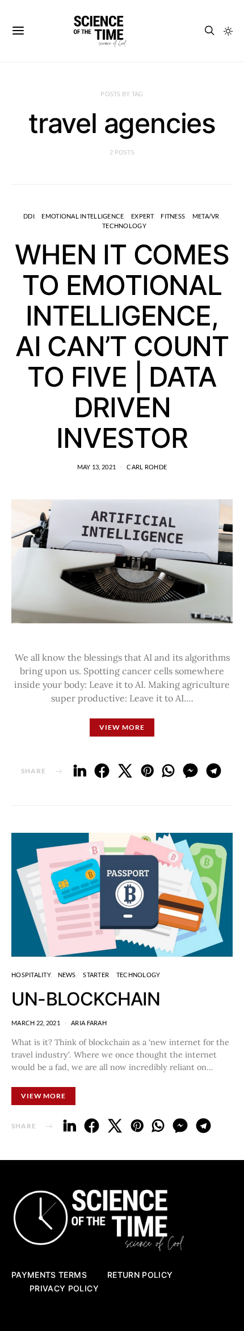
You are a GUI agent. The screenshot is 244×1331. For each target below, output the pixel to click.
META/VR (206, 216)
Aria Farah (89, 1022)
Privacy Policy (64, 1288)
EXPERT (142, 216)
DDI (29, 216)
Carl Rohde (147, 466)
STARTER (96, 974)
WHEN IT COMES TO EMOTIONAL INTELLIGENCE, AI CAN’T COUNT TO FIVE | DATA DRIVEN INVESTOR (122, 346)
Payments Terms (49, 1274)
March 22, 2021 (35, 1022)
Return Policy (140, 1274)
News (67, 974)
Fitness (173, 216)
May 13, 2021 (96, 466)
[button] (228, 31)
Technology (124, 225)
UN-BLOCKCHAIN (86, 999)
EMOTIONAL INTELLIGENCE (82, 216)
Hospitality (31, 974)
